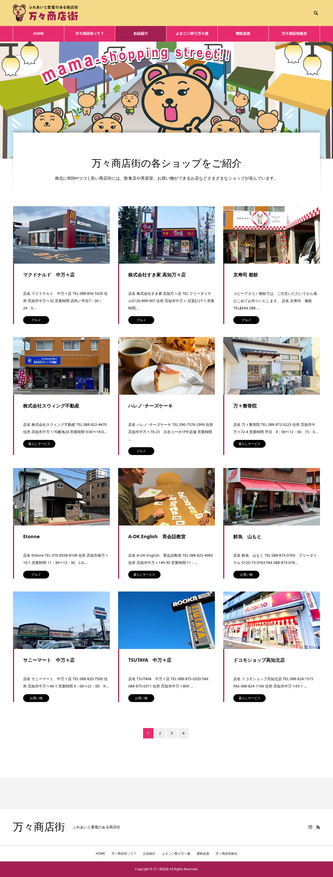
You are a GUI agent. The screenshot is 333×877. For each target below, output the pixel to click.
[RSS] (318, 827)
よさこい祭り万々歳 (192, 33)
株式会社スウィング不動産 (51, 405)
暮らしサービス (39, 443)
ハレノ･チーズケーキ (150, 405)
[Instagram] (310, 827)
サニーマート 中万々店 (49, 660)
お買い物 (246, 574)
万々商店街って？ (89, 33)
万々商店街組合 (294, 33)
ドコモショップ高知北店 (259, 660)
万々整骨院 (245, 405)
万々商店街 (39, 827)
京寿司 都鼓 (245, 274)
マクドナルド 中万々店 (49, 274)
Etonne (31, 536)
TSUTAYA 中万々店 (149, 660)
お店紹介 (140, 33)
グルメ (36, 320)
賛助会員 (243, 33)
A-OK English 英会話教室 (157, 536)
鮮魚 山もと (247, 536)
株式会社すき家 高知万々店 (157, 274)
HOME (38, 33)
